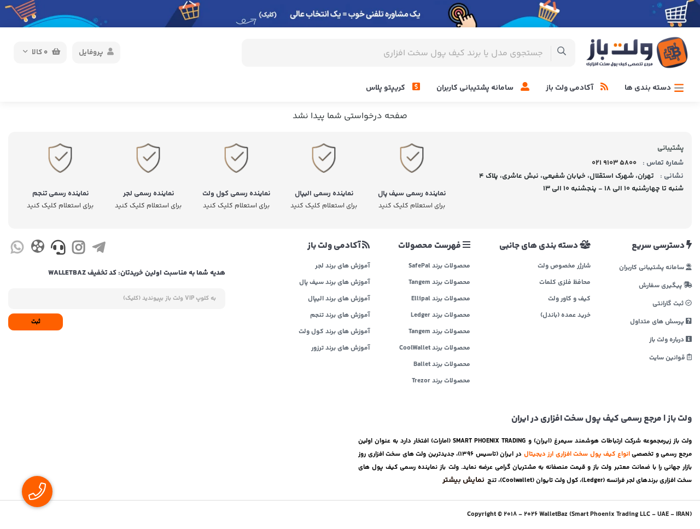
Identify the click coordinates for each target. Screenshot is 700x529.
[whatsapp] (17, 249)
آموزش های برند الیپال (339, 299)
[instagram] (78, 249)
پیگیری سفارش (661, 285)
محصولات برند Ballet (441, 365)
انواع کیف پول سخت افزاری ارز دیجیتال (577, 454)
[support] (58, 249)
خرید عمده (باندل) (565, 315)
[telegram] (99, 249)
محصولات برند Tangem (439, 283)
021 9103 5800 (614, 163)
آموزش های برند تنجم (340, 315)
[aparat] (37, 249)
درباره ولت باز (667, 339)
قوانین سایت (668, 357)
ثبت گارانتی (668, 303)
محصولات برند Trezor (441, 381)
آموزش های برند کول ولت (334, 332)
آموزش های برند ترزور (340, 348)
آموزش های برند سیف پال (334, 283)
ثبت (35, 322)
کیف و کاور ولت (569, 299)
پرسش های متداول (658, 321)
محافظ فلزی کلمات (564, 283)
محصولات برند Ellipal (440, 299)
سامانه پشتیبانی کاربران (475, 88)
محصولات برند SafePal (439, 266)
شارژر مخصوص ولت (564, 266)
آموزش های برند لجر (342, 266)
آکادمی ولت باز (570, 88)
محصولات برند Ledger (440, 315)
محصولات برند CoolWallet (434, 348)
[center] (562, 53)
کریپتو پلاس (386, 88)
